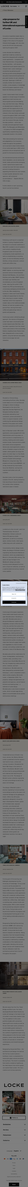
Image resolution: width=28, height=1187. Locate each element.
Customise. (14, 602)
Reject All (14, 594)
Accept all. (14, 598)
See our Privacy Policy (20, 589)
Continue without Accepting (21, 583)
